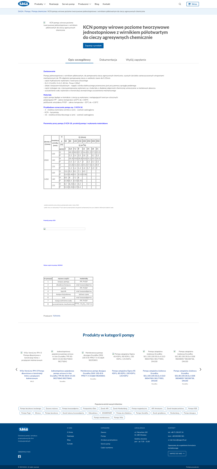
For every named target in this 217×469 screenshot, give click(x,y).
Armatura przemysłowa (109, 440)
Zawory (103, 432)
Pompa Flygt (26, 413)
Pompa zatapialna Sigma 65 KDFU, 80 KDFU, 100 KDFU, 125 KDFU (124, 373)
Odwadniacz (93, 413)
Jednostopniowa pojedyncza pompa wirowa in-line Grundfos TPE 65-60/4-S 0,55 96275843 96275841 (62, 375)
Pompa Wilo (118, 417)
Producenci (83, 4)
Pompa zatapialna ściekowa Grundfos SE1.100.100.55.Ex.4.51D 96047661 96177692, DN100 (154, 376)
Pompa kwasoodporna (70, 408)
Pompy (27, 11)
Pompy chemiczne (39, 11)
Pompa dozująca (190, 413)
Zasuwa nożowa (52, 408)
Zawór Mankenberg (120, 408)
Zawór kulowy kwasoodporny (73, 413)
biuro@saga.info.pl (179, 440)
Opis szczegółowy (79, 60)
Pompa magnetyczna (139, 408)
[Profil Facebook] (19, 456)
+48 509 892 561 (178, 436)
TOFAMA (56, 316)
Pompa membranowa (102, 417)
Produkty (38, 4)
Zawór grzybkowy (159, 413)
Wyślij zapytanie (136, 60)
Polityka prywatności (192, 467)
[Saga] (23, 4)
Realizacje (54, 4)
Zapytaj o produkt (93, 45)
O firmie (70, 432)
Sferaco (38, 413)
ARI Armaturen (156, 408)
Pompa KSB (192, 408)
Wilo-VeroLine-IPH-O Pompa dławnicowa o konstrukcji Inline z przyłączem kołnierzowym (32, 375)
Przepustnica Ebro (89, 408)
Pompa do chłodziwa (124, 413)
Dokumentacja (108, 60)
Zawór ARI (104, 408)
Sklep (194, 4)
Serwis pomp (68, 4)
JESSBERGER (107, 413)
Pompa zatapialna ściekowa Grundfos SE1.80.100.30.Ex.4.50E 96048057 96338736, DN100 (185, 376)
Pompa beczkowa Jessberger (30, 408)
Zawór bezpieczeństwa (175, 408)
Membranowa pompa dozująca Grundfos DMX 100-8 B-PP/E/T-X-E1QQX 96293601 (93, 373)
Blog (97, 4)
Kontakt (106, 4)
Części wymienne (107, 448)
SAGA (20, 11)
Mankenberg (174, 413)
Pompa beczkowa (51, 413)
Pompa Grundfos (142, 413)
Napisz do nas (176, 453)
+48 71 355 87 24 (177, 432)
